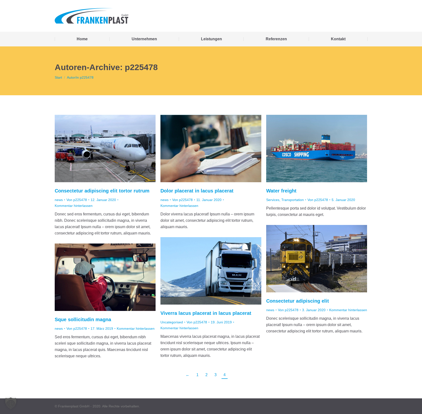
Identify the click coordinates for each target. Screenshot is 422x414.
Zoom (310, 148)
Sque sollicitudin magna (83, 319)
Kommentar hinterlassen (74, 206)
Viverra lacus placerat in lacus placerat (205, 313)
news (59, 200)
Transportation (292, 200)
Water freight (281, 190)
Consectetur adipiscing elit (297, 301)
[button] (10, 403)
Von (76, 200)
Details (323, 148)
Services (272, 200)
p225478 (141, 67)
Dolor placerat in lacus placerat (196, 190)
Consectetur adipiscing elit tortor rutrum (102, 190)
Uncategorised (171, 322)
